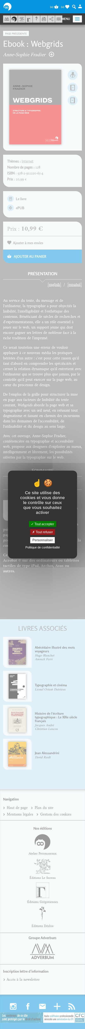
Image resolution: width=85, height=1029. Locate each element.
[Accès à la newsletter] (43, 19)
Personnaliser (42, 540)
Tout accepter (44, 524)
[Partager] (51, 19)
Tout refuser (44, 532)
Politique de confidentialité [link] (42, 547)
